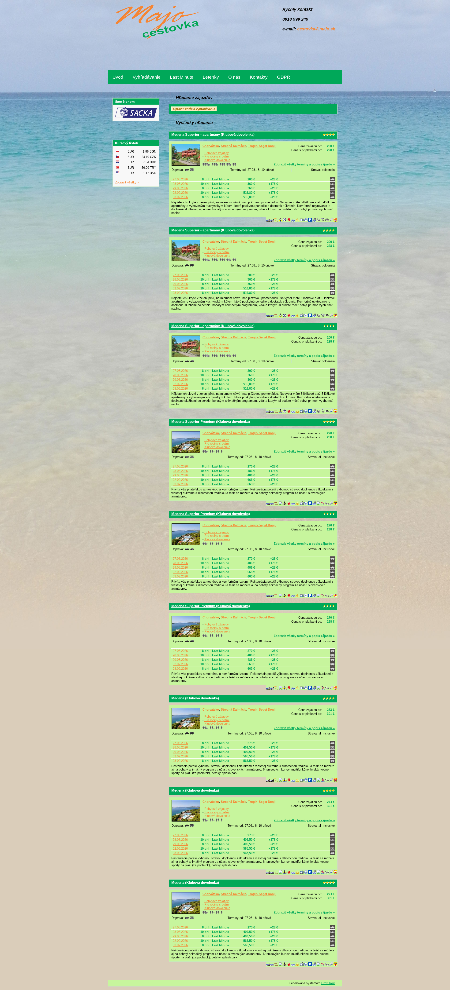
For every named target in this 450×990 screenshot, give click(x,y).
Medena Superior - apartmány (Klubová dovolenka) (213, 134)
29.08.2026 (180, 188)
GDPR (283, 77)
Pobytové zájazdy (216, 153)
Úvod (117, 77)
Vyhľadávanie (147, 77)
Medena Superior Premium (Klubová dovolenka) (210, 422)
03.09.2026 (180, 197)
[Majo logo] (156, 22)
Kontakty (259, 77)
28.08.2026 (180, 184)
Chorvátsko (210, 146)
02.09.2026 (180, 192)
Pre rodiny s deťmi (216, 156)
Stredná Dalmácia (233, 146)
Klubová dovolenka (217, 160)
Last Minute (181, 77)
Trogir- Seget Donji (262, 146)
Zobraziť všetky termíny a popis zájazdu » (304, 164)
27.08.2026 (180, 179)
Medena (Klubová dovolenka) (195, 698)
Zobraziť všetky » (127, 182)
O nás (234, 77)
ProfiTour (328, 983)
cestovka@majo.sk (316, 29)
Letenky (211, 77)
